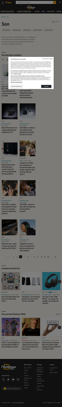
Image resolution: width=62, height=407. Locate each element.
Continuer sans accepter (47, 58)
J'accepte (46, 86)
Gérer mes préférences (16, 86)
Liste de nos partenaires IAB (16, 82)
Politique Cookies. (17, 74)
